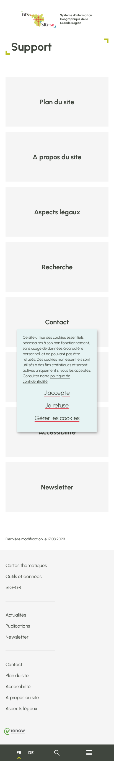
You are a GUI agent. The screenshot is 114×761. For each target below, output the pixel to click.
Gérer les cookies (57, 418)
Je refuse (57, 405)
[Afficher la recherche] (57, 753)
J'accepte (57, 392)
